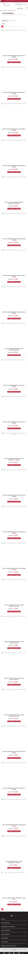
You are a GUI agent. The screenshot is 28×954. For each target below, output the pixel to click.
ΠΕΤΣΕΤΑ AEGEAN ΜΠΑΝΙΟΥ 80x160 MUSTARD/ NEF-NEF (14, 349)
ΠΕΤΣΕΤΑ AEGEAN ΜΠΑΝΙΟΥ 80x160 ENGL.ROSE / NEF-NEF (14, 202)
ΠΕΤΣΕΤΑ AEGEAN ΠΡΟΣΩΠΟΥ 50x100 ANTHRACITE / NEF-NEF (14, 459)
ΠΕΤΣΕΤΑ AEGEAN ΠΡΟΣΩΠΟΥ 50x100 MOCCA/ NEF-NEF (14, 678)
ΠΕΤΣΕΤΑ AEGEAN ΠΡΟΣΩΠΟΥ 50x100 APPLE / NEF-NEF (14, 495)
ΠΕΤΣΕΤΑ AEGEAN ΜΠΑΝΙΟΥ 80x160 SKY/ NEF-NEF (14, 385)
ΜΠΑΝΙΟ (5, 10)
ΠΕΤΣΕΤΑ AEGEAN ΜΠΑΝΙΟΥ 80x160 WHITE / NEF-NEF (14, 422)
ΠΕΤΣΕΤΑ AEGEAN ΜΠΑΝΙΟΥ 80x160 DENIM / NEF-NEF (14, 166)
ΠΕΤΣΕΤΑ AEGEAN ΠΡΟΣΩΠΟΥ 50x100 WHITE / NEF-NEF (14, 825)
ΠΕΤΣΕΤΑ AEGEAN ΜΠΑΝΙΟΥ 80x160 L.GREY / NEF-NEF (14, 276)
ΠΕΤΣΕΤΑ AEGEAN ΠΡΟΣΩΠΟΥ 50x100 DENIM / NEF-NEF (14, 569)
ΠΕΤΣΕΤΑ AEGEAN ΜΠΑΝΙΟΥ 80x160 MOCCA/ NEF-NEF (14, 312)
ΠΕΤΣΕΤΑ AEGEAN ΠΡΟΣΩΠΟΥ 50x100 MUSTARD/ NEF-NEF (14, 715)
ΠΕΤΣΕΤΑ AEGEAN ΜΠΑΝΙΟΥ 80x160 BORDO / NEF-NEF (14, 129)
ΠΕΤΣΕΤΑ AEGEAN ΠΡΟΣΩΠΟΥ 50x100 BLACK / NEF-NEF (14, 532)
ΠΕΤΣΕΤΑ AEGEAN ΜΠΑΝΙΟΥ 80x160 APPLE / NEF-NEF (14, 56)
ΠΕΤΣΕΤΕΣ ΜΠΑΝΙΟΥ (12, 10)
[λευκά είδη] (14, 915)
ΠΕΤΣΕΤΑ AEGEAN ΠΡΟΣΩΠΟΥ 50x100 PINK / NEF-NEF (14, 752)
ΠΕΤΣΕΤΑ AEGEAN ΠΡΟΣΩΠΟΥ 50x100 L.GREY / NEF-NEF (14, 642)
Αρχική (1, 10)
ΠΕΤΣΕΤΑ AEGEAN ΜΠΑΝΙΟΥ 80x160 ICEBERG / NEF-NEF (14, 239)
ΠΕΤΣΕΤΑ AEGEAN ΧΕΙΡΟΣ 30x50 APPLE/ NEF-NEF (14, 898)
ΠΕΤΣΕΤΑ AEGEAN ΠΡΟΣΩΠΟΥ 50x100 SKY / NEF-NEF (14, 788)
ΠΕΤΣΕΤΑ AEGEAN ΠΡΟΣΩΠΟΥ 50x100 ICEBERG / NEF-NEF (14, 605)
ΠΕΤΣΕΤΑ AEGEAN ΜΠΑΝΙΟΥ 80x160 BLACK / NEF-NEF (14, 93)
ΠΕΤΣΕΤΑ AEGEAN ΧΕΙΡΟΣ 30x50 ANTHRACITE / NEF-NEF (14, 862)
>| (21, 26)
